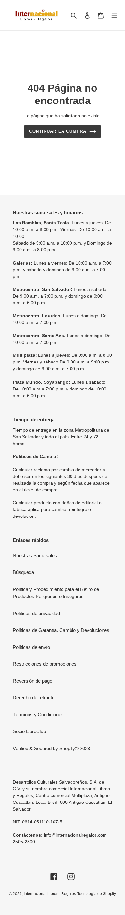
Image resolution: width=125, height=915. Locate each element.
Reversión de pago (32, 681)
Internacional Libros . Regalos (50, 894)
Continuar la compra (57, 131)
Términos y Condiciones (38, 714)
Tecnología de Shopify (96, 894)
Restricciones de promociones (45, 664)
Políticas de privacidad (36, 613)
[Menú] (114, 15)
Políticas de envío (31, 647)
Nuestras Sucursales (35, 555)
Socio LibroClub (29, 731)
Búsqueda (23, 572)
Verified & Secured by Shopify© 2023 (51, 748)
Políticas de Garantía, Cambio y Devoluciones (61, 630)
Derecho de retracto (33, 697)
